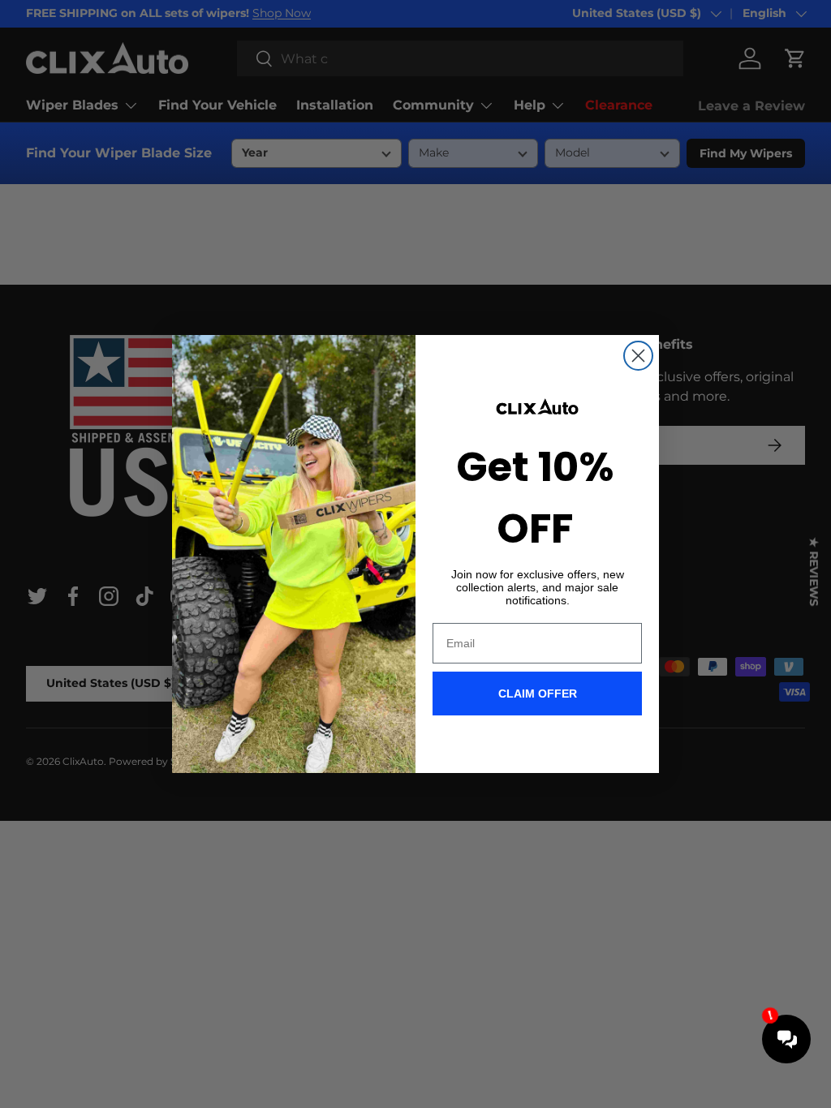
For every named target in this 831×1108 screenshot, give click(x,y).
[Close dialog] (638, 355)
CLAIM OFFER (537, 693)
